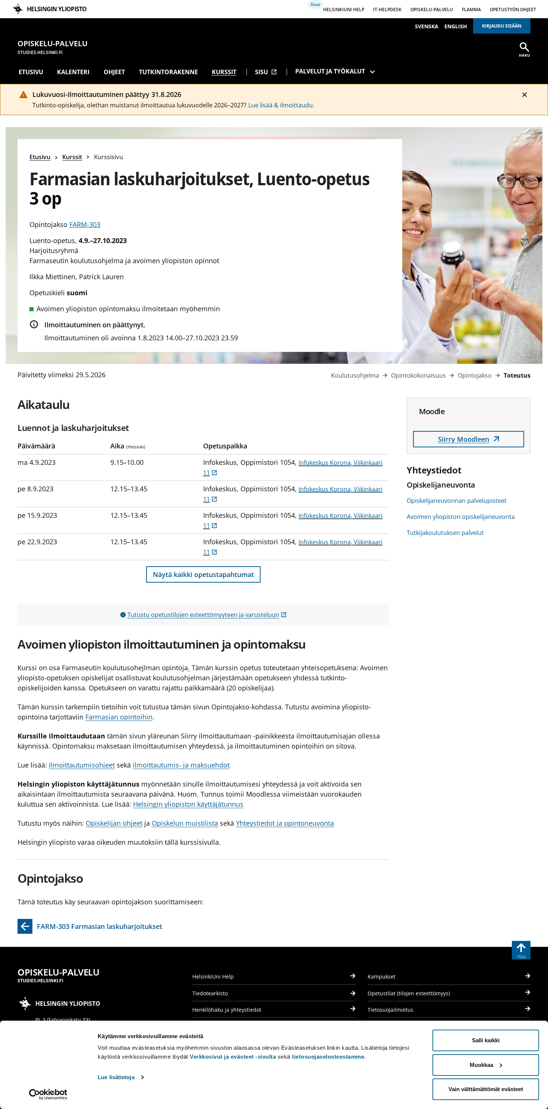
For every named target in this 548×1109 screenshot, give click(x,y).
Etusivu (31, 72)
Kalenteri (73, 72)
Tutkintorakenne (168, 72)
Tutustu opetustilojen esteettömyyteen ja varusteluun (207, 615)
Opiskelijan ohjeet (114, 823)
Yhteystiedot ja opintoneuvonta (285, 823)
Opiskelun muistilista (185, 823)
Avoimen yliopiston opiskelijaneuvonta (461, 517)
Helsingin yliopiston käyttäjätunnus (188, 804)
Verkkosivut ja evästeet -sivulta (233, 1056)
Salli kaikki (486, 1040)
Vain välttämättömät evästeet (485, 1089)
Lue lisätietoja (116, 1077)
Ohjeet (114, 72)
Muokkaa (481, 1065)
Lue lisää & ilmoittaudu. (281, 105)
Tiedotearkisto (210, 993)
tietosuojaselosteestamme (328, 1056)
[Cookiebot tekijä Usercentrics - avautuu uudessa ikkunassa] (48, 1094)
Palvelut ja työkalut (330, 71)
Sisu (266, 72)
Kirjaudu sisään (502, 26)
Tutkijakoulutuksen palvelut (445, 533)
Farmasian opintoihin (118, 716)
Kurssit (224, 72)
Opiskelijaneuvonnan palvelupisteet (457, 501)
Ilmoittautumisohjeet (82, 764)
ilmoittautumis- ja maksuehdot (181, 764)
